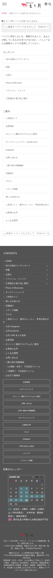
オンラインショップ (26, 418)
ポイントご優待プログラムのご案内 (26, 396)
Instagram (26, 439)
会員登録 (26, 382)
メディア (26, 453)
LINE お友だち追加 (26, 446)
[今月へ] (37, 477)
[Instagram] (45, 4)
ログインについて (26, 389)
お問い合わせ (26, 403)
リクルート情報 (26, 460)
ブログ (26, 432)
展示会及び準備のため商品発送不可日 (30, 519)
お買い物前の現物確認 (26, 411)
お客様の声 (26, 425)
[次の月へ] (42, 477)
